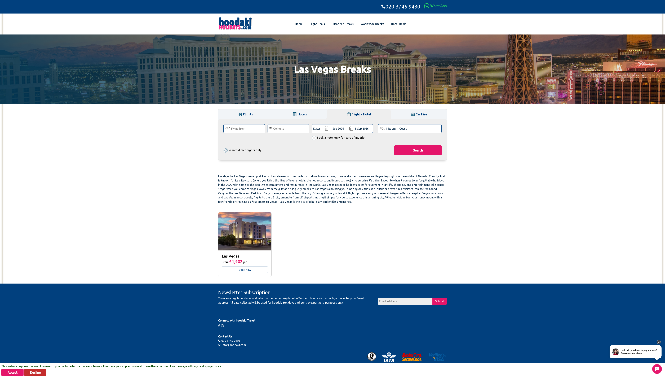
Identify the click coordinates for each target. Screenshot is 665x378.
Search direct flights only (244, 150)
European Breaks (343, 23)
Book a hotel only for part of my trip (341, 137)
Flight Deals (317, 23)
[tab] (245, 114)
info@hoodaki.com (234, 344)
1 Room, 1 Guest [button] (396, 128)
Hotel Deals (398, 23)
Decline (35, 372)
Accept (12, 372)
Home (299, 23)
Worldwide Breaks (372, 23)
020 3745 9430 (402, 7)
